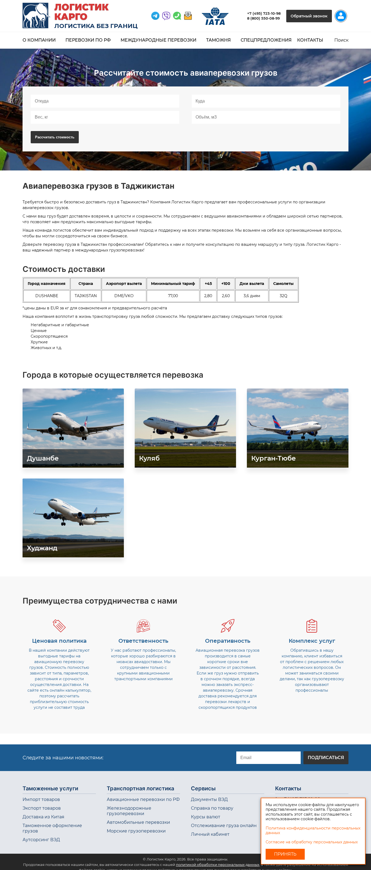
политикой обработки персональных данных (217, 865)
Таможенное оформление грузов (52, 828)
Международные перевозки (158, 40)
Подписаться (326, 757)
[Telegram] (155, 16)
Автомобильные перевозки (138, 822)
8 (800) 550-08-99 (263, 18)
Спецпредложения (266, 40)
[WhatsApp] (166, 16)
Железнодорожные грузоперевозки (129, 811)
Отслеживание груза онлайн (224, 825)
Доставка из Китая (43, 816)
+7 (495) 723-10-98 (264, 13)
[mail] (188, 16)
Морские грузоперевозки (136, 831)
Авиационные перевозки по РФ (143, 799)
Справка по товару (212, 808)
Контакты (310, 40)
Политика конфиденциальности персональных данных (313, 830)
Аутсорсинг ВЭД (41, 839)
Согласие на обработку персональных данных (312, 842)
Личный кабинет (210, 834)
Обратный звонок (309, 16)
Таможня (218, 40)
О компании (39, 40)
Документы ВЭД (209, 799)
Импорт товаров (41, 799)
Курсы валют (205, 816)
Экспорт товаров (42, 808)
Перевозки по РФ (88, 40)
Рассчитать (54, 137)
